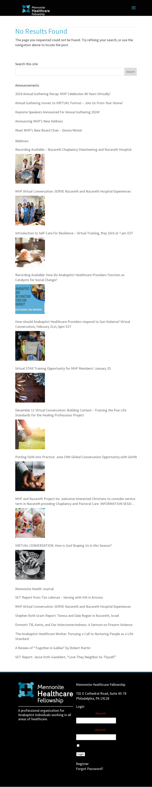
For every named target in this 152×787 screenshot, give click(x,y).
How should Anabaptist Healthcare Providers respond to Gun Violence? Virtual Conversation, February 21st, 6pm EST (72, 324)
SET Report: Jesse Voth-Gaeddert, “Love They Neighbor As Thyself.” (65, 657)
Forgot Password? (89, 768)
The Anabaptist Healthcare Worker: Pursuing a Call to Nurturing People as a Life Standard (74, 636)
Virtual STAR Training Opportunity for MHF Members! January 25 (63, 368)
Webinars (22, 141)
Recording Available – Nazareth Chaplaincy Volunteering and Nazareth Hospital (73, 149)
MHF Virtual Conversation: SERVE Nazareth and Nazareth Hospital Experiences (73, 191)
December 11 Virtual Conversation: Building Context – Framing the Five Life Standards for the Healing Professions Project (70, 412)
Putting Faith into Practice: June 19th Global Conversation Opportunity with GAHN (76, 457)
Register (82, 763)
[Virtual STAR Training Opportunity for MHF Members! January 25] (30, 388)
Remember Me (90, 746)
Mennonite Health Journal (34, 589)
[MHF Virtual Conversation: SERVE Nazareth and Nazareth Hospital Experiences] (30, 210)
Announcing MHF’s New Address (39, 121)
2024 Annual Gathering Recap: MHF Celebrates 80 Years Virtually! (62, 94)
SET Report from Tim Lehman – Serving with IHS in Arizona (59, 597)
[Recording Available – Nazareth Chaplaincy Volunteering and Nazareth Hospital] (30, 169)
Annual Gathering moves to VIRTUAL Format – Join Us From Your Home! (69, 103)
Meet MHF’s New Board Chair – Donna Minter (48, 130)
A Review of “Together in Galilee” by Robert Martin (52, 648)
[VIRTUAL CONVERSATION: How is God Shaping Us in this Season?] (30, 565)
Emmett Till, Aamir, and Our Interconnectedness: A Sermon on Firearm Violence (73, 624)
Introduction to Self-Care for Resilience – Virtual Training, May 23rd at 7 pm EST (74, 233)
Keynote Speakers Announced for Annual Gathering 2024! (57, 112)
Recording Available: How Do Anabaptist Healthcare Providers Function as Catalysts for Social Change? (69, 277)
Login (81, 754)
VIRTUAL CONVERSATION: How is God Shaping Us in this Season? (63, 545)
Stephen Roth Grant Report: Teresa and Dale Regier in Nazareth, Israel (67, 615)
